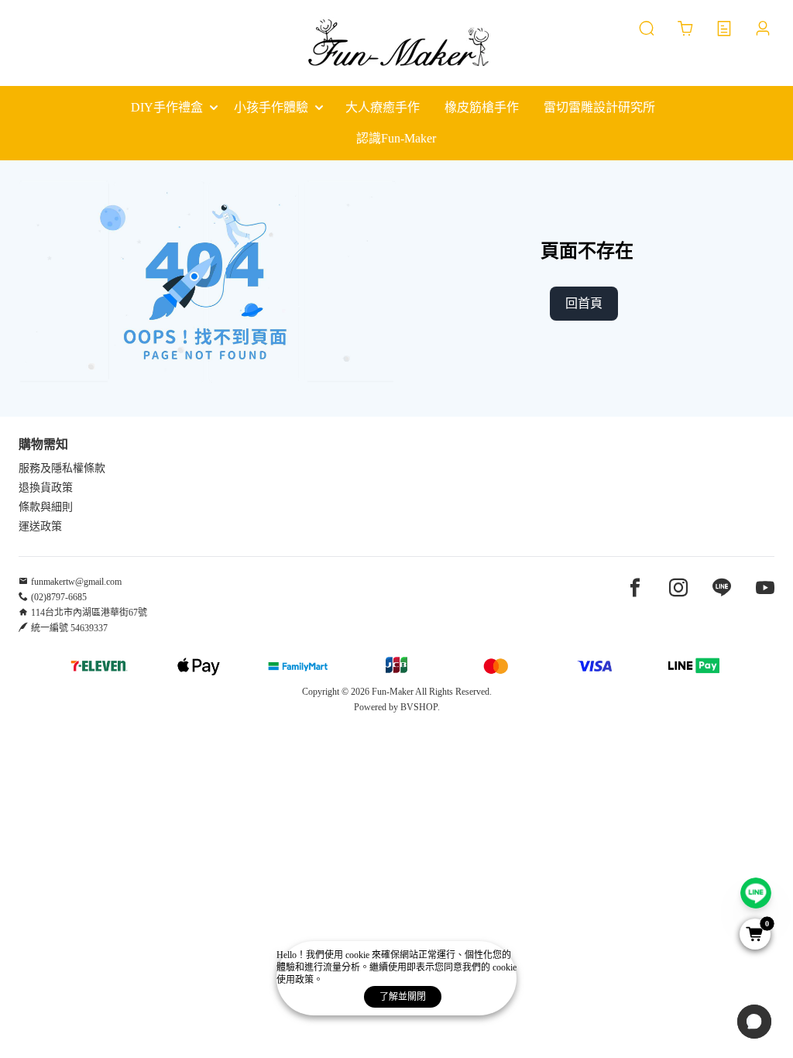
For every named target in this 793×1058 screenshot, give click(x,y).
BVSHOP (419, 707)
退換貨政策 (46, 487)
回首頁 (583, 303)
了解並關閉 (402, 996)
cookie (358, 955)
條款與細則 (46, 507)
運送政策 (40, 526)
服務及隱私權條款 (62, 468)
